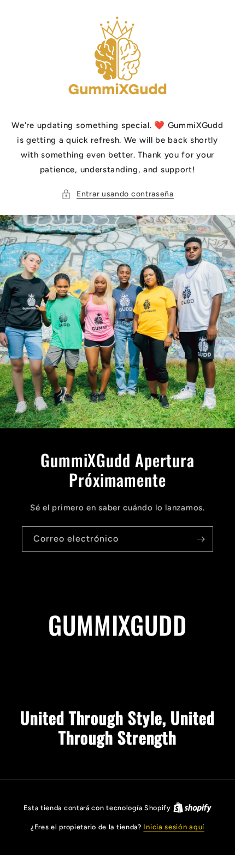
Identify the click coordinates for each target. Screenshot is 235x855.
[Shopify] (192, 808)
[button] (117, 194)
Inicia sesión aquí (173, 827)
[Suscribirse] (201, 539)
